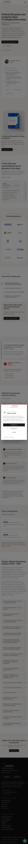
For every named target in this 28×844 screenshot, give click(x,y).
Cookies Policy (5, 437)
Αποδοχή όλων (14, 424)
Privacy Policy (11, 437)
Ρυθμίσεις (14, 432)
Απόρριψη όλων (14, 428)
